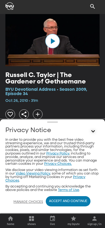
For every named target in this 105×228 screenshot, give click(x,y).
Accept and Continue (68, 201)
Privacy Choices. (58, 164)
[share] (24, 114)
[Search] (92, 6)
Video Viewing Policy (33, 173)
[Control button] (93, 131)
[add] (38, 114)
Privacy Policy (57, 153)
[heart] (10, 114)
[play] (52, 41)
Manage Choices (28, 202)
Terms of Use (68, 190)
